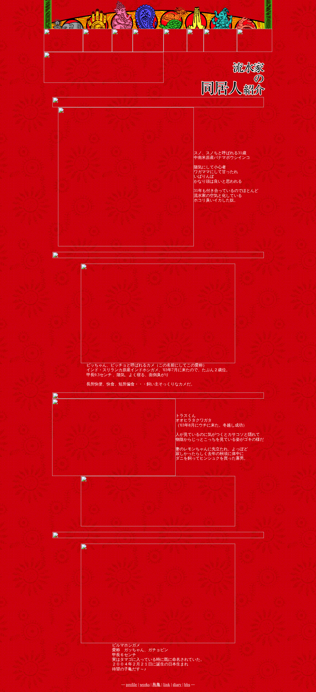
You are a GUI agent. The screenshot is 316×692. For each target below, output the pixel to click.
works (145, 684)
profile (131, 684)
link (166, 684)
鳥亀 (156, 684)
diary (177, 684)
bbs (187, 684)
